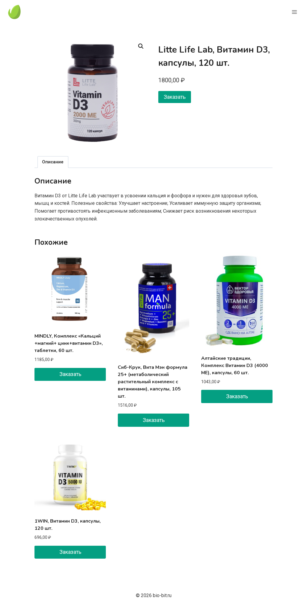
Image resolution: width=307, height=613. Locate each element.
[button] (141, 46)
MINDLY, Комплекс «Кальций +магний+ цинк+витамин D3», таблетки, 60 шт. (68, 343)
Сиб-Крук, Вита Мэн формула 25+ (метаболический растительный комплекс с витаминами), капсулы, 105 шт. (152, 381)
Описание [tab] (53, 162)
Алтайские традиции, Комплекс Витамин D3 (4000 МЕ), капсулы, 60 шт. (234, 365)
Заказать (175, 97)
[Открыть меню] (294, 12)
